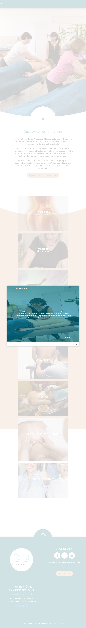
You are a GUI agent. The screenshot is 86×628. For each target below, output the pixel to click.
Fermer (75, 344)
